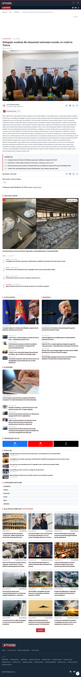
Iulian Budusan (74, 531)
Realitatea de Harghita (27, 662)
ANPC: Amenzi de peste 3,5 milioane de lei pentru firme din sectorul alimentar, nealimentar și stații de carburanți (22, 422)
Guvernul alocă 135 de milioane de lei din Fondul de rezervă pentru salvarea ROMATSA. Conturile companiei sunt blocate (24, 430)
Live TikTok (7, 7)
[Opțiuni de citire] (77, 673)
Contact (3, 650)
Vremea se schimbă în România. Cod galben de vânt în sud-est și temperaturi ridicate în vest (65, 622)
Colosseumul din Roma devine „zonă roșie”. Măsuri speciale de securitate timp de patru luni (13, 535)
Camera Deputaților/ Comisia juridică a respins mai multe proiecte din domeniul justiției (64, 564)
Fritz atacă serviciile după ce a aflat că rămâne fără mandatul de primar (40, 564)
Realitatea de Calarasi (72, 662)
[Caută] (73, 3)
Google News (37, 187)
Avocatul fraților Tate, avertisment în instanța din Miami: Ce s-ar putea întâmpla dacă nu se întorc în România (40, 536)
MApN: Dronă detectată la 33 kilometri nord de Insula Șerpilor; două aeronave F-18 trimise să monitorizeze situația (39, 623)
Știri (11, 12)
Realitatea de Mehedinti (50, 662)
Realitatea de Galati (67, 659)
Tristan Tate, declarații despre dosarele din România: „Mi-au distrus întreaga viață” (33, 168)
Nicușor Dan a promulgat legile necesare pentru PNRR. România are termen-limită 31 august (60, 351)
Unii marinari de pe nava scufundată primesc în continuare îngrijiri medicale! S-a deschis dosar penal (14, 594)
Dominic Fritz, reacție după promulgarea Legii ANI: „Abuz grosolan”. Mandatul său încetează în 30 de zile (60, 345)
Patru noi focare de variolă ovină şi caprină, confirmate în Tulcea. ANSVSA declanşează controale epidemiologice (14, 565)
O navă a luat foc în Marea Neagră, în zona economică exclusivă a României (14, 622)
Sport (7, 276)
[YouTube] (76, 8)
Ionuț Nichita (23, 531)
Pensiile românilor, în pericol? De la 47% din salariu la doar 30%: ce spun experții (23, 408)
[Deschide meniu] (78, 3)
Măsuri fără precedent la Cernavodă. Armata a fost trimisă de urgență (27, 286)
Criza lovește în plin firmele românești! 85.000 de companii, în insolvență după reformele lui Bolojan (19, 399)
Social (4, 256)
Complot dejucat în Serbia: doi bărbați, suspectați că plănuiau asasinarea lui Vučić (32, 160)
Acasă (5, 12)
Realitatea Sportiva (14, 659)
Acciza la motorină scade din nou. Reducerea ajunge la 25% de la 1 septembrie (24, 415)
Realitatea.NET (5, 659)
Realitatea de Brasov (39, 662)
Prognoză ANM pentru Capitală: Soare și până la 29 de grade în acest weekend (65, 593)
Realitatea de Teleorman (34, 659)
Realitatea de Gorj (62, 662)
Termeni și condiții (11, 650)
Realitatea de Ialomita (7, 664)
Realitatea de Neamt (57, 659)
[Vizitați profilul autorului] (4, 105)
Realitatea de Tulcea (21, 560)
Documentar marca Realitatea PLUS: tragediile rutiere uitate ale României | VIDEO (30, 269)
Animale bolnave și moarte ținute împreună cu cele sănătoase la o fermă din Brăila (30, 251)
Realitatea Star (24, 659)
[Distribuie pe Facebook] (70, 105)
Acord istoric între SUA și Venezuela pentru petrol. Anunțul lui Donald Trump (58, 329)
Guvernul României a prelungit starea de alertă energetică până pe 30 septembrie (65, 535)
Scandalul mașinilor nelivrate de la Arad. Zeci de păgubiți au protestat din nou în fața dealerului (24, 361)
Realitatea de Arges (46, 659)
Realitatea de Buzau (6, 662)
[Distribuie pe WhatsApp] (73, 105)
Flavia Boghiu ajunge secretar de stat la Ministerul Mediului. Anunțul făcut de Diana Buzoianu (59, 358)
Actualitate (16, 12)
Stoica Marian (74, 560)
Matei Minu (16, 105)
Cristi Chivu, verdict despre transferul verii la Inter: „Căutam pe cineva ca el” (31, 163)
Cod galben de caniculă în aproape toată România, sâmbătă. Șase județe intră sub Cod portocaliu (35, 261)
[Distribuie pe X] (77, 105)
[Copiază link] (66, 105)
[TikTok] (78, 8)
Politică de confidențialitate (23, 650)
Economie (8, 284)
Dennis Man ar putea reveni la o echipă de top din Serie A (23, 278)
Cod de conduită (35, 650)
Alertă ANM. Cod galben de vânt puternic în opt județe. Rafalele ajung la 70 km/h (39, 593)
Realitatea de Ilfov (17, 662)
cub (5, 182)
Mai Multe (40, 630)
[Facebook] (73, 8)
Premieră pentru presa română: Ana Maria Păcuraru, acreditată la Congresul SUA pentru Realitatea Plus (39, 165)
